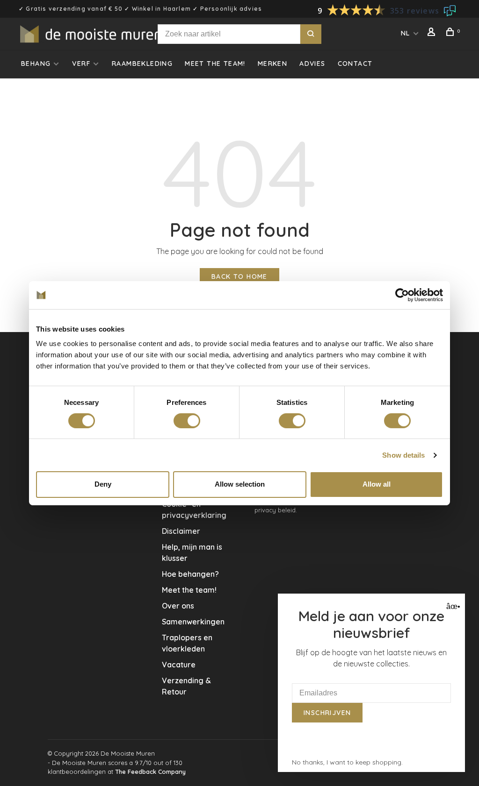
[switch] (187, 420)
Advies (312, 63)
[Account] (432, 33)
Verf (81, 63)
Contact (355, 63)
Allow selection (240, 484)
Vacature (179, 664)
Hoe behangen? (190, 574)
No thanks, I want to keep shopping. (347, 762)
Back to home (239, 276)
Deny (102, 484)
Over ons (178, 605)
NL (405, 33)
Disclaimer (181, 531)
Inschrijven (327, 712)
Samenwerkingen (193, 621)
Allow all (377, 484)
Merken (272, 63)
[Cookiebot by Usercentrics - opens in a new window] (402, 295)
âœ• (452, 606)
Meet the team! (215, 63)
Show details (403, 455)
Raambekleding (142, 63)
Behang (36, 63)
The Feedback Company (150, 771)
